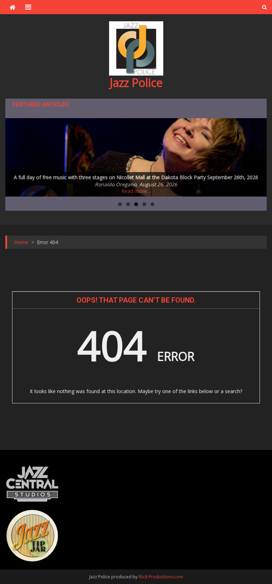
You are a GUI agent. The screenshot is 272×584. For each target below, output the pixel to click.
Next (258, 155)
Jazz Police (136, 82)
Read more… (136, 191)
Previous (14, 155)
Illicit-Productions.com (160, 577)
